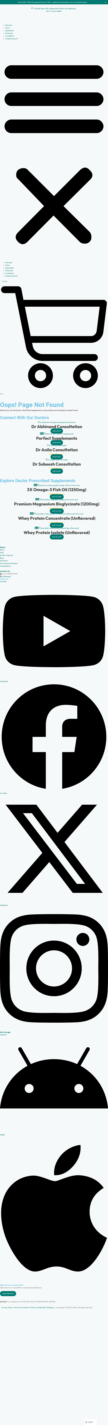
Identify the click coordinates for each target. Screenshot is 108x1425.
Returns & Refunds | (39, 1307)
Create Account (11, 39)
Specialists (9, 30)
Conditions (9, 36)
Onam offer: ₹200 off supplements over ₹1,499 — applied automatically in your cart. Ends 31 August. (52, 2)
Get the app (5, 1032)
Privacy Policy (7, 1307)
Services (8, 25)
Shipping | (51, 1307)
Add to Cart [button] (57, 497)
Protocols (9, 33)
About (2, 547)
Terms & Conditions (22, 1307)
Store (7, 28)
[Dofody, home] (54, 14)
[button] (54, 152)
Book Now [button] (57, 431)
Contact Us (5, 571)
